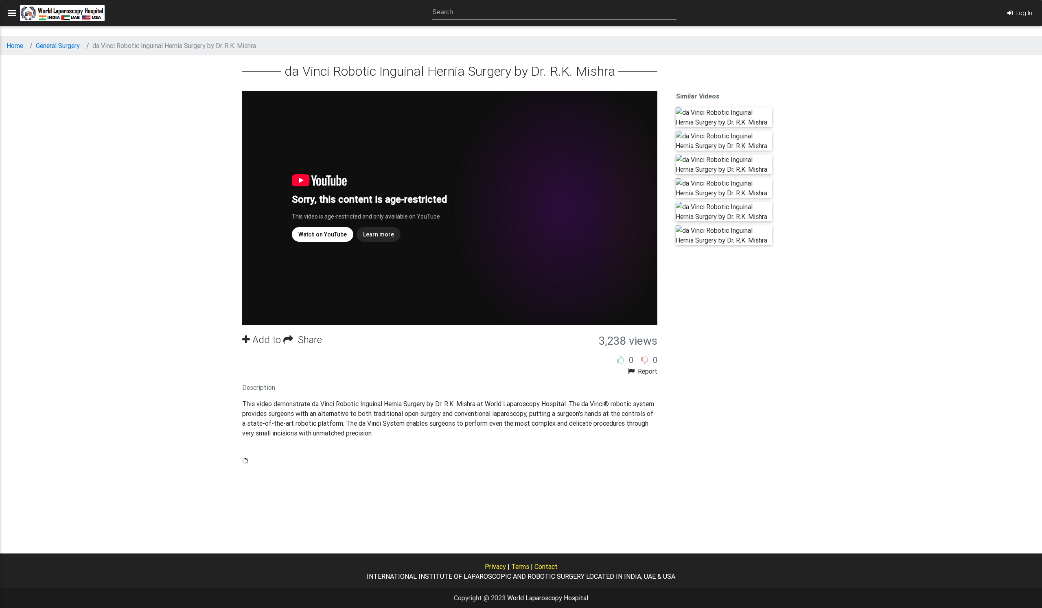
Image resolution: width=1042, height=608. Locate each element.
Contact (546, 566)
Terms (520, 566)
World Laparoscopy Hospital (547, 598)
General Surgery (58, 46)
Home (15, 46)
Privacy (495, 566)
